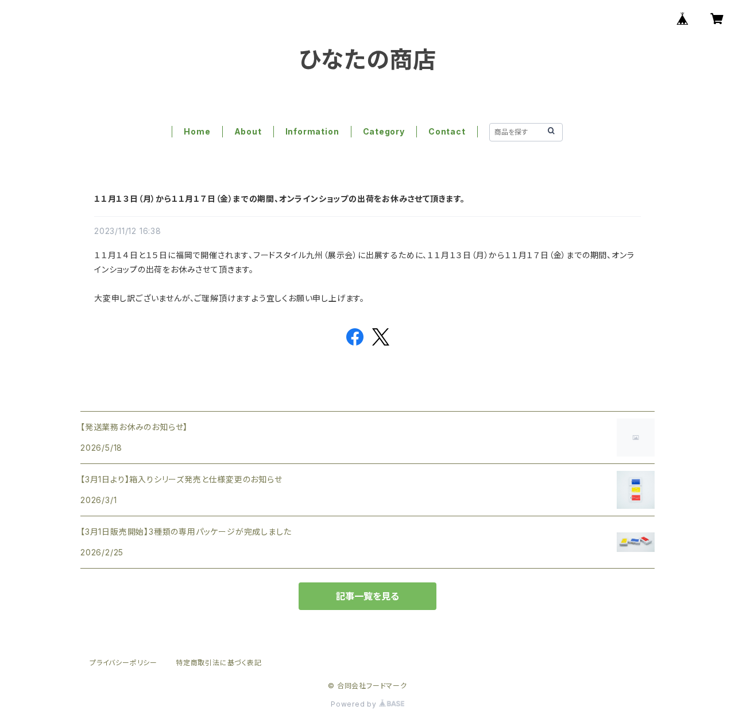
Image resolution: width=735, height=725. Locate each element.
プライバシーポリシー (123, 662)
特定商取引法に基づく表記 (219, 662)
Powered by (355, 704)
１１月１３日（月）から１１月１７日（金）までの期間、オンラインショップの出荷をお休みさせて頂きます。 (279, 199)
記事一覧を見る (367, 596)
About (248, 131)
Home (197, 131)
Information (312, 131)
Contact (447, 131)
